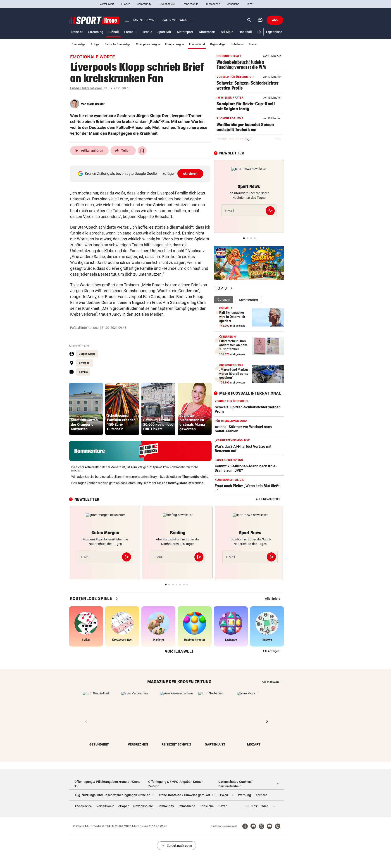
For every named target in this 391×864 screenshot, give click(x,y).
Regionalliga (217, 44)
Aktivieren (190, 173)
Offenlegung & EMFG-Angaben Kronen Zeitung (175, 784)
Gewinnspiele (167, 4)
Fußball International (86, 88)
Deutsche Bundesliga (118, 44)
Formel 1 (130, 32)
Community (144, 4)
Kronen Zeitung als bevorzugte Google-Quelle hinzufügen (141, 173)
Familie (83, 372)
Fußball (113, 32)
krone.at (77, 32)
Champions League (148, 44)
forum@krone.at (179, 483)
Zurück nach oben (176, 845)
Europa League (174, 44)
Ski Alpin (227, 32)
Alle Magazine (270, 681)
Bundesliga (79, 44)
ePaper (125, 4)
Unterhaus (237, 44)
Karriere (261, 795)
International (197, 44)
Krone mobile (190, 4)
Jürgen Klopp (87, 353)
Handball (245, 32)
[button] (260, 32)
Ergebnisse (274, 32)
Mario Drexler (96, 104)
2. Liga (95, 44)
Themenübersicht (195, 476)
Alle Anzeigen (271, 651)
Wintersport (206, 32)
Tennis (147, 32)
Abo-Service (83, 806)
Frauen (253, 44)
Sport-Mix (164, 32)
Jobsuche (233, 4)
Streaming (95, 32)
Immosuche (212, 4)
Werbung (244, 795)
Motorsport (185, 32)
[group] (86, 409)
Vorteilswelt (107, 4)
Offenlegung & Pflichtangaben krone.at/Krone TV (107, 784)
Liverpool (84, 363)
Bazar (249, 4)
